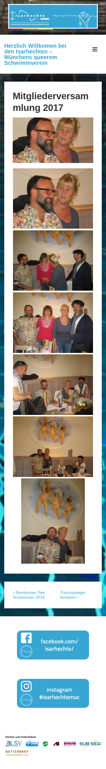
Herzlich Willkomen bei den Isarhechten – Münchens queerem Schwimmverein (35, 54)
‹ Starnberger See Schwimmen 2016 (29, 595)
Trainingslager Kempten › (73, 595)
